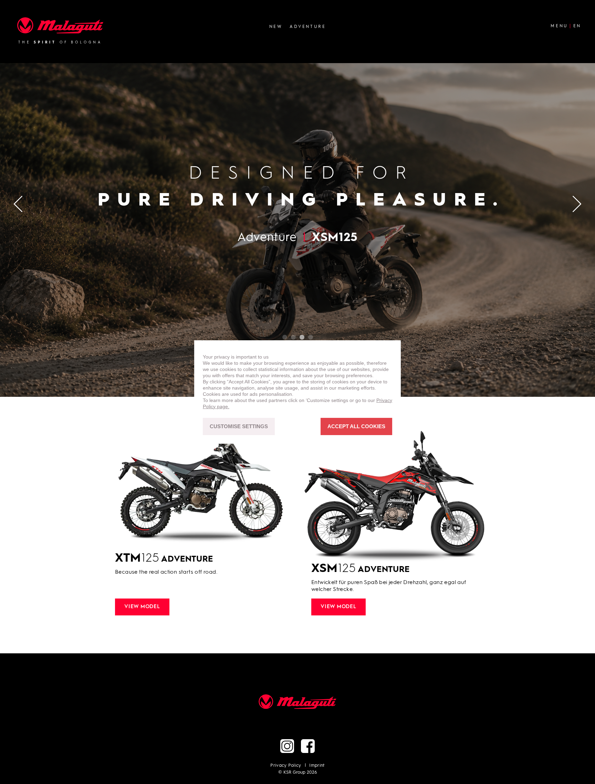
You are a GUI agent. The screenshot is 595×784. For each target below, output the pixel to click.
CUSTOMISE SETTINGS (239, 427)
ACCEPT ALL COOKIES (356, 427)
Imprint (316, 765)
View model (142, 607)
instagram (287, 746)
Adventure (308, 26)
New (276, 26)
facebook (308, 746)
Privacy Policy (285, 765)
